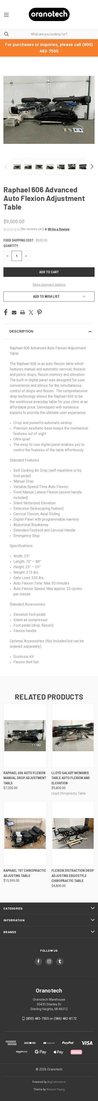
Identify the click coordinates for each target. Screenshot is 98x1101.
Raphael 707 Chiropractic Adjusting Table (24, 873)
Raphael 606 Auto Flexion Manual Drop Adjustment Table (24, 778)
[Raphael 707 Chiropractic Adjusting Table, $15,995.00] (25, 833)
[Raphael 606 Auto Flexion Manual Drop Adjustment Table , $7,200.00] (25, 735)
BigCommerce (56, 1082)
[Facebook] (5, 312)
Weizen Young (55, 1089)
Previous (6, 166)
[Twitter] (31, 312)
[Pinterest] (39, 312)
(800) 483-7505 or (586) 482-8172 (51, 1018)
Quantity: (11, 246)
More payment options (49, 285)
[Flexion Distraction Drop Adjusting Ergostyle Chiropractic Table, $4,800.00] (73, 833)
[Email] (14, 312)
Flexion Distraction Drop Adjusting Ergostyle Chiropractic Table (73, 876)
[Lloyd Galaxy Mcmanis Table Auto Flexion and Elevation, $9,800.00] (73, 735)
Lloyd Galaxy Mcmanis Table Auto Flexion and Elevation (71, 778)
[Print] (22, 312)
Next (92, 166)
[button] (57, 229)
